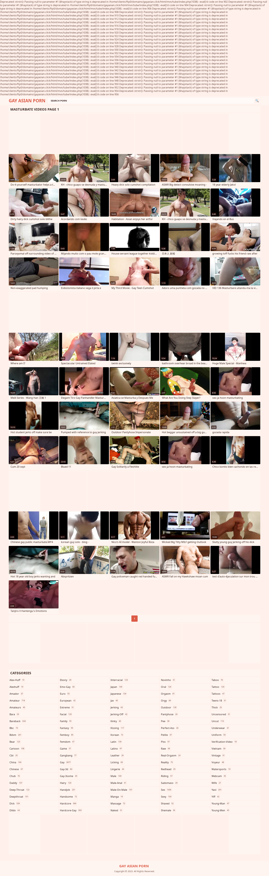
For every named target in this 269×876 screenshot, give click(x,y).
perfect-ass (169, 728)
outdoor (168, 707)
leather (117, 755)
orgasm (168, 693)
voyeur (218, 762)
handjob (67, 789)
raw (165, 748)
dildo (14, 810)
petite (166, 735)
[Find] (257, 100)
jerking (117, 707)
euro (65, 693)
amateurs (17, 707)
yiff (215, 796)
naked (116, 810)
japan (116, 687)
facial (66, 714)
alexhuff (16, 687)
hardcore (68, 803)
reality (167, 762)
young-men (220, 810)
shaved (167, 803)
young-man (220, 803)
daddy (15, 783)
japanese (118, 693)
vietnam (218, 748)
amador (16, 693)
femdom (67, 741)
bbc (13, 728)
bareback (17, 721)
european (68, 700)
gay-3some (68, 776)
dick (14, 803)
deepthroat (18, 796)
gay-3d (66, 769)
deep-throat (19, 789)
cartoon (16, 748)
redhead (168, 769)
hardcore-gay (71, 810)
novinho (168, 680)
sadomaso (169, 783)
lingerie (117, 769)
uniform (219, 735)
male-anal (118, 783)
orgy (166, 700)
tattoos (218, 693)
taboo (217, 680)
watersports (221, 769)
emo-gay (67, 687)
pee (165, 721)
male (116, 776)
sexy (166, 796)
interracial (119, 680)
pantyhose (169, 714)
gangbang (68, 755)
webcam (219, 776)
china (15, 762)
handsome (68, 796)
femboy (66, 735)
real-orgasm (170, 755)
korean (117, 735)
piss (165, 741)
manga (117, 796)
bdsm (15, 735)
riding (166, 776)
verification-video (224, 741)
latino (116, 748)
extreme (67, 707)
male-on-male (121, 789)
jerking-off (119, 714)
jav (114, 700)
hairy (65, 783)
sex (166, 789)
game (65, 748)
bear (14, 741)
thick (217, 707)
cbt (13, 755)
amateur (17, 700)
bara (14, 714)
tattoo (218, 687)
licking (117, 762)
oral (166, 687)
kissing (117, 728)
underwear (220, 728)
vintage (218, 755)
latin (116, 741)
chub (14, 776)
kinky (116, 721)
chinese (16, 769)
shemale (168, 810)
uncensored (221, 714)
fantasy (66, 728)
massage (118, 803)
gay (65, 762)
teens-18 (219, 700)
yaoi (217, 789)
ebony (65, 680)
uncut (218, 721)
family (65, 721)
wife (216, 783)
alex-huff (16, 680)
